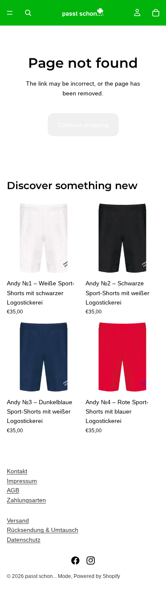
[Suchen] (28, 12)
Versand (18, 520)
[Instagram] (91, 560)
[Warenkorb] (155, 12)
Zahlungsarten (26, 500)
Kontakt (17, 471)
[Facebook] (75, 560)
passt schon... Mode (48, 576)
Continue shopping (83, 124)
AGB (13, 490)
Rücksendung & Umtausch (42, 529)
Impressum (22, 480)
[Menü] (10, 13)
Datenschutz (23, 539)
